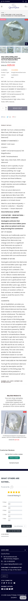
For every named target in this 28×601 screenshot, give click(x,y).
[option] (10, 49)
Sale (26, 19)
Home (2, 12)
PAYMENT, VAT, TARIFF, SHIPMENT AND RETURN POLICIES (12, 381)
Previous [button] (2, 424)
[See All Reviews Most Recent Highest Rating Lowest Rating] (19, 526)
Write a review (14, 458)
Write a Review (6, 526)
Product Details (6, 125)
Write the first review (14, 531)
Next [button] (25, 424)
